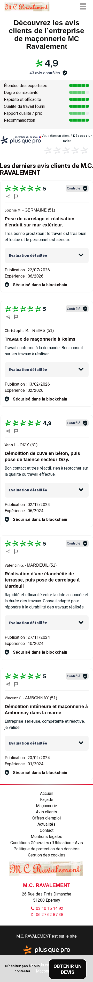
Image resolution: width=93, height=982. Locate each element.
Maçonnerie (46, 805)
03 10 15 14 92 (49, 908)
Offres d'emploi (46, 818)
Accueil (46, 793)
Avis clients (46, 811)
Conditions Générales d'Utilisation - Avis (46, 842)
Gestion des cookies (46, 855)
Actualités (46, 824)
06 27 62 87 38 (49, 914)
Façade (46, 799)
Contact (46, 830)
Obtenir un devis (67, 969)
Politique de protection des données (46, 848)
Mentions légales (46, 836)
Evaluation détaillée (28, 255)
